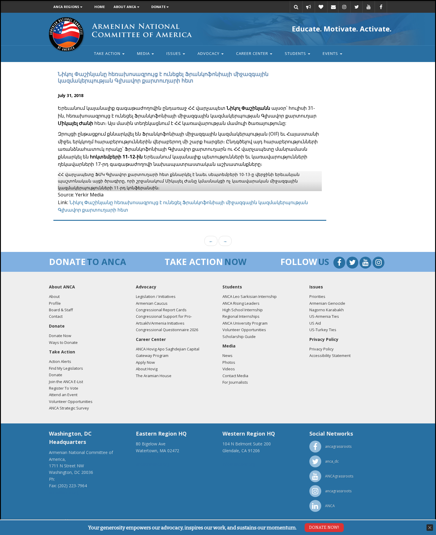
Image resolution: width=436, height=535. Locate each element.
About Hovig (146, 369)
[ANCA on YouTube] (368, 7)
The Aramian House (153, 375)
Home (99, 6)
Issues (174, 53)
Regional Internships (241, 316)
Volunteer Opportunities (71, 401)
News (227, 355)
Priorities (317, 296)
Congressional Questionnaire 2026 (167, 329)
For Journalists (235, 382)
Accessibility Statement (330, 355)
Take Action (108, 53)
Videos (228, 369)
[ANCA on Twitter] (356, 7)
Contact (56, 316)
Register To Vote (63, 388)
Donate (158, 6)
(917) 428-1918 (150, 457)
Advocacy (209, 53)
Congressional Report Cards (161, 309)
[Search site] (296, 7)
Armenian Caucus (152, 303)
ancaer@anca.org (152, 464)
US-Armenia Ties (324, 316)
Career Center (252, 53)
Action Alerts (60, 361)
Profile (55, 303)
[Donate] (321, 7)
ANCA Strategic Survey (69, 408)
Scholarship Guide (239, 336)
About (54, 296)
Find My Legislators (66, 368)
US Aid (315, 323)
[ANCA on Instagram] (344, 7)
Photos (228, 362)
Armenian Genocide (327, 303)
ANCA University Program (245, 323)
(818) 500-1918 (237, 457)
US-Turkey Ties (322, 329)
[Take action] (308, 7)
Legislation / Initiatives (156, 296)
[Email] (333, 7)
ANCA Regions (66, 6)
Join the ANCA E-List (66, 381)
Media (144, 53)
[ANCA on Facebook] (380, 7)
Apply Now (145, 362)
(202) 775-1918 (70, 479)
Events (331, 53)
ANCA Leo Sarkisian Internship (249, 296)
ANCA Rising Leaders (241, 303)
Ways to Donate (63, 342)
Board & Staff (61, 309)
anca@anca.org (64, 492)
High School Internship (242, 309)
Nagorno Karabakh (326, 309)
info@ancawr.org (238, 464)
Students (296, 53)
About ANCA (125, 6)
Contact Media (235, 375)
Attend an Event (63, 394)
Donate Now (60, 335)
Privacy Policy (321, 349)
